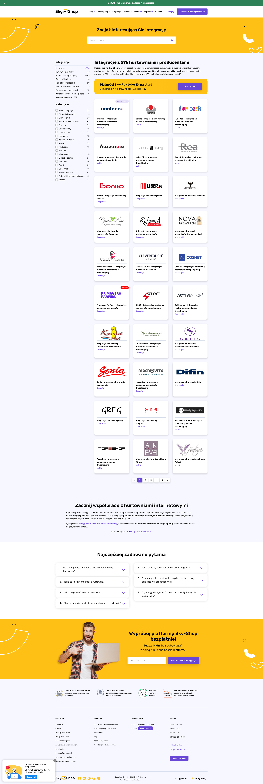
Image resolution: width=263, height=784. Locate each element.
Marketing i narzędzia (65, 83)
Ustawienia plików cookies (65, 761)
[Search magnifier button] (172, 40)
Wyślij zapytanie (179, 758)
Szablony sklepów (62, 741)
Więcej (188, 86)
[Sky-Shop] (66, 13)
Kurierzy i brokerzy (63, 79)
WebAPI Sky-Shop (101, 741)
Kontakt (158, 12)
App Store (182, 778)
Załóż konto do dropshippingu (192, 12)
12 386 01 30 (176, 745)
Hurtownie (60, 68)
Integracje (116, 12)
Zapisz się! (31, 777)
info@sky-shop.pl (177, 749)
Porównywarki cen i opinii (66, 90)
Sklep (90, 12)
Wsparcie (148, 12)
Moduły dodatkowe (62, 733)
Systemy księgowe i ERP (66, 97)
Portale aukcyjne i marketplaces (69, 94)
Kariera (134, 728)
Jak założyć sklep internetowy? (106, 724)
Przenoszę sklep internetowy (105, 728)
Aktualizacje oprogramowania (66, 745)
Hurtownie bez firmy (64, 72)
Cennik (127, 12)
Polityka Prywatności (63, 753)
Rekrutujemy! (145, 728)
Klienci (137, 12)
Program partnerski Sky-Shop (143, 724)
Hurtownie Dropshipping (66, 75)
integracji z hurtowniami (140, 531)
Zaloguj (171, 12)
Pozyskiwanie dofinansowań (105, 745)
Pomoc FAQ (98, 733)
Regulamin (59, 749)
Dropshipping (102, 12)
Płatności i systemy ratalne (67, 86)
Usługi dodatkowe (62, 737)
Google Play (200, 778)
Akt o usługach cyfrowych (65, 757)
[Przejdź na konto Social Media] (79, 779)
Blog (95, 737)
